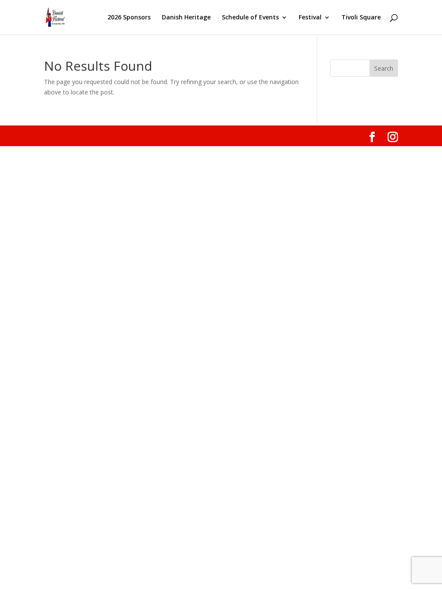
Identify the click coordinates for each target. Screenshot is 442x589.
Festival (310, 17)
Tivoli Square (361, 17)
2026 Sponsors (129, 17)
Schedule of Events (250, 17)
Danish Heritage (186, 17)
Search (383, 68)
